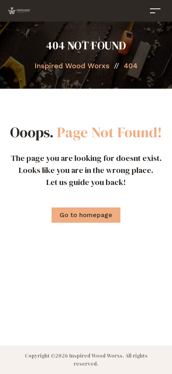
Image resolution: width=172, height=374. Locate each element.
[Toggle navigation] (155, 10)
